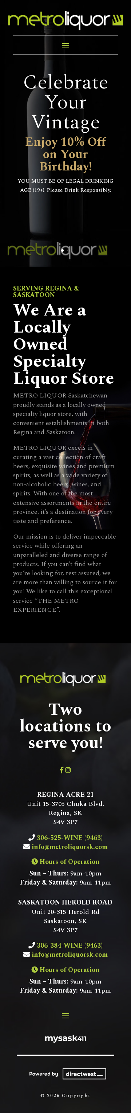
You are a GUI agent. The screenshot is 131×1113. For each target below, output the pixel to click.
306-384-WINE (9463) (70, 946)
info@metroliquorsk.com (70, 847)
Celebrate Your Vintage (65, 102)
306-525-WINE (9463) (69, 838)
